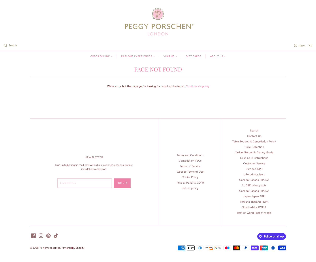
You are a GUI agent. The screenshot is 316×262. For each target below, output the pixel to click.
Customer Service (254, 163)
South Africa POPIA (254, 207)
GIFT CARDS (193, 56)
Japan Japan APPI (254, 196)
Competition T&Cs (190, 160)
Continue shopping (197, 86)
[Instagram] (41, 235)
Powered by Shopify (72, 247)
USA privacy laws (254, 174)
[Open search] (5, 45)
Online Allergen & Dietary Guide (254, 152)
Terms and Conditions (190, 155)
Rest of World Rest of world (254, 212)
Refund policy (190, 188)
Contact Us (254, 136)
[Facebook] (33, 235)
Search (13, 45)
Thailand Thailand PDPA (254, 201)
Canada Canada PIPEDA (254, 180)
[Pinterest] (48, 235)
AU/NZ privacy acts (254, 185)
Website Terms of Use (190, 171)
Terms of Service (190, 166)
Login (301, 45)
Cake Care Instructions (254, 158)
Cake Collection (254, 147)
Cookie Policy (190, 177)
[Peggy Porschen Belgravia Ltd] (158, 21)
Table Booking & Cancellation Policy (254, 141)
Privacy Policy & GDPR (190, 182)
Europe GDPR (254, 169)
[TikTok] (56, 235)
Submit (122, 183)
